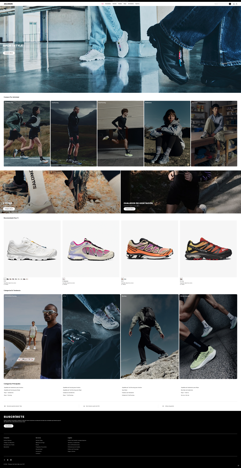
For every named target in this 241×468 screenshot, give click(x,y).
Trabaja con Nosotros (9, 442)
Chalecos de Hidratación (128, 392)
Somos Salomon (8, 440)
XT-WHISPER (65, 281)
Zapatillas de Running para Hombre (71, 387)
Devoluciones (39, 449)
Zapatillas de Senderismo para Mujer (190, 387)
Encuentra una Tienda (9, 444)
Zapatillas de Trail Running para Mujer (72, 390)
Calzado (114, 3)
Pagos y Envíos (71, 451)
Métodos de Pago (40, 442)
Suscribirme (9, 425)
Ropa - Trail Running (68, 395)
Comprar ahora (9, 52)
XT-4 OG (182, 281)
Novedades (108, 3)
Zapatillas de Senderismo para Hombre (13, 387)
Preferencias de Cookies (74, 447)
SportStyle (124, 390)
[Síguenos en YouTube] (11, 460)
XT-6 (5, 281)
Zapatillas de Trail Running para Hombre (132, 387)
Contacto (38, 453)
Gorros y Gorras (185, 395)
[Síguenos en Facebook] (4, 460)
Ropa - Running (8, 395)
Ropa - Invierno (185, 392)
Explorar (137, 3)
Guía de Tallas (39, 440)
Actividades (131, 3)
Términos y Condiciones (74, 442)
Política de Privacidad (73, 449)
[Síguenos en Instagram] (7, 460)
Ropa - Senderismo (8, 392)
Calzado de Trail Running (128, 395)
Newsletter (6, 447)
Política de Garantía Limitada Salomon (77, 440)
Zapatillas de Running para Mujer (12, 390)
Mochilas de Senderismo (187, 390)
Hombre (120, 3)
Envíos (37, 444)
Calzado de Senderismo (68, 392)
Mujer (125, 3)
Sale (103, 3)
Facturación (39, 451)
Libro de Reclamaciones (74, 444)
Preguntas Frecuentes (41, 447)
